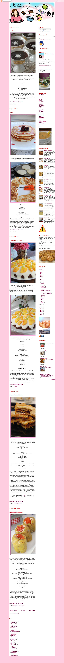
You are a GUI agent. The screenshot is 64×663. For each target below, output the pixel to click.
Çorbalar (40, 99)
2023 (41, 270)
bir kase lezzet (43, 342)
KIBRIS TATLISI (48, 351)
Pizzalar (40, 116)
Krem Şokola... (13, 30)
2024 (41, 269)
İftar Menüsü (41, 115)
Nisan (42, 298)
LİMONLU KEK (48, 367)
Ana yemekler (15, 605)
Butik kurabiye (42, 120)
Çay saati (15, 386)
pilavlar (40, 126)
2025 (41, 268)
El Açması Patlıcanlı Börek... (16, 395)
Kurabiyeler (41, 101)
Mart (42, 299)
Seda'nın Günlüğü (49, 53)
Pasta (40, 112)
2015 (41, 282)
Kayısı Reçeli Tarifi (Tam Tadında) (49, 343)
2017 (41, 279)
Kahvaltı (14, 232)
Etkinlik (40, 110)
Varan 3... (46, 165)
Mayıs (42, 296)
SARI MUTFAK (43, 366)
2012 (41, 307)
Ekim (42, 285)
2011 (41, 308)
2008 (41, 313)
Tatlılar (14, 104)
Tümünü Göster (53, 379)
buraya (24, 495)
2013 (41, 306)
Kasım (42, 283)
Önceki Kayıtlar (32, 610)
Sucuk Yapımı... (42, 125)
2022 (41, 272)
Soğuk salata (41, 123)
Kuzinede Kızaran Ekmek (45, 374)
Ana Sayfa (23, 610)
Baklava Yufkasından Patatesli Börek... (48, 203)
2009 (41, 311)
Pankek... (12, 112)
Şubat (42, 301)
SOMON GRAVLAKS (49, 359)
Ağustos (43, 286)
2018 (41, 278)
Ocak (42, 302)
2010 (41, 310)
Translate (47, 31)
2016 (41, 281)
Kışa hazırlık (41, 114)
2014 (41, 304)
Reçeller (40, 122)
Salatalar (40, 100)
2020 (41, 275)
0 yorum (21, 101)
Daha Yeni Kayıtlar (13, 610)
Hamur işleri (19, 503)
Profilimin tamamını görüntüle (45, 65)
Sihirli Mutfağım (43, 350)
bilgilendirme (41, 111)
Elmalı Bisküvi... (47, 158)
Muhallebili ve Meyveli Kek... (16, 240)
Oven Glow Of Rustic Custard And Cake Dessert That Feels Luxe (46, 376)
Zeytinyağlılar (21, 605)
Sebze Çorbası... (47, 211)
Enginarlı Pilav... (47, 217)
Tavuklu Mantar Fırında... (49, 179)
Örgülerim (41, 107)
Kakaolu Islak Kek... (48, 195)
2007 (41, 314)
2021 (41, 273)
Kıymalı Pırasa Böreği (48, 172)
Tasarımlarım (41, 118)
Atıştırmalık (41, 106)
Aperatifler (41, 104)
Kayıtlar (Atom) (16, 613)
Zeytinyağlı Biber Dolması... (16, 512)
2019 (41, 276)
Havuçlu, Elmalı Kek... (48, 150)
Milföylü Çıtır (46, 187)
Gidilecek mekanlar (42, 121)
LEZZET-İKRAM (43, 358)
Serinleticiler (41, 117)
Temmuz (43, 295)
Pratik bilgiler (41, 109)
